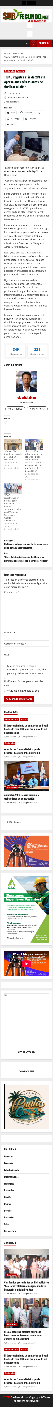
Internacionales (12, 719)
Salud (6, 1224)
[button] (3, 43)
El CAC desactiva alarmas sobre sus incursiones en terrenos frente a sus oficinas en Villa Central (23, 1335)
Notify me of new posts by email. (24, 690)
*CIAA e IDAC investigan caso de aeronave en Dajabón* (13, 455)
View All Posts (37, 408)
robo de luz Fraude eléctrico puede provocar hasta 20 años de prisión (22, 751)
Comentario (11, 592)
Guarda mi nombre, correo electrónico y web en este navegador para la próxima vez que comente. (26, 669)
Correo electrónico (15, 643)
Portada (20, 71)
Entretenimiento (11, 1170)
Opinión (7, 1197)
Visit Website (15, 408)
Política (7, 1204)
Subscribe (44, 43)
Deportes (8, 1156)
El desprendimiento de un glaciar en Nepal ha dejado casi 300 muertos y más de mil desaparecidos (26, 729)
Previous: (26, 544)
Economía (8, 1163)
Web (6, 654)
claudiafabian (13, 93)
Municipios (9, 1183)
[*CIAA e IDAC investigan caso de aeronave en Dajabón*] (13, 444)
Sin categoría (10, 1231)
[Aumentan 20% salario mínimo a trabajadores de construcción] (26, 776)
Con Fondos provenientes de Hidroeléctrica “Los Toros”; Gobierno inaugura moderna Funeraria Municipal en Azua (26, 1285)
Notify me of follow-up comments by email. (23, 683)
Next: (26, 557)
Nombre (9, 632)
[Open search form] (27, 43)
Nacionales (10, 71)
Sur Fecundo (11, 736)
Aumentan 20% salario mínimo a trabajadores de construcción (21, 796)
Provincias (9, 1217)
